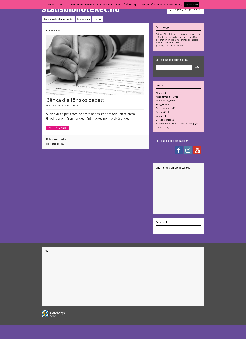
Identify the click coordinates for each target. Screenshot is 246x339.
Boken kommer (164, 108)
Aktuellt (160, 92)
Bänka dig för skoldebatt (75, 99)
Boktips (160, 112)
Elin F (76, 105)
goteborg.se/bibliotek (191, 9)
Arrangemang (53, 30)
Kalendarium (83, 19)
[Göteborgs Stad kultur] (60, 314)
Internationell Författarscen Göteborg (175, 123)
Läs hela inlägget (58, 128)
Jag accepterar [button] (191, 5)
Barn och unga (163, 100)
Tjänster (97, 19)
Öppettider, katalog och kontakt (58, 19)
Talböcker (161, 127)
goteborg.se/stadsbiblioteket (169, 45)
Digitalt (159, 115)
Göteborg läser (163, 119)
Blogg (159, 104)
